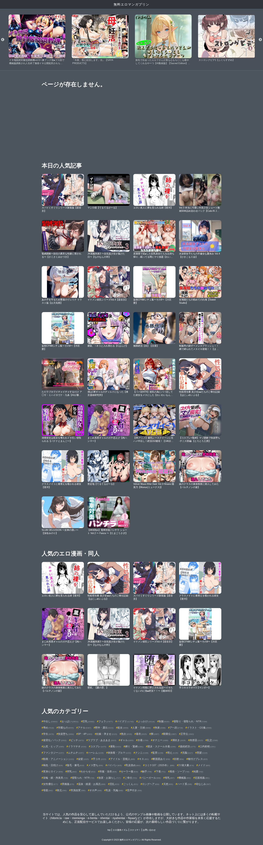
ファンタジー (53, 752)
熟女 (126, 733)
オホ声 (95, 790)
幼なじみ (203, 784)
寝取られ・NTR (83, 777)
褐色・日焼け (53, 765)
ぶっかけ (146, 721)
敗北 (62, 790)
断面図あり (161, 758)
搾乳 (72, 771)
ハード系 (184, 784)
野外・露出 (104, 727)
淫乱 (114, 784)
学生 (48, 733)
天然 (168, 784)
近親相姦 (202, 777)
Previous (2, 40)
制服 (164, 721)
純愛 (198, 771)
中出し (50, 721)
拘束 (160, 727)
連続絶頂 (188, 746)
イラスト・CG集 (199, 727)
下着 (160, 771)
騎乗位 (169, 733)
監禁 (157, 752)
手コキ (99, 758)
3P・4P (85, 733)
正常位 (187, 733)
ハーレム (96, 752)
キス (144, 758)
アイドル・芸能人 (122, 758)
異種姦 (68, 784)
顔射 (179, 758)
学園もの (66, 727)
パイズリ (125, 721)
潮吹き (179, 740)
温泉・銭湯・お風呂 (91, 784)
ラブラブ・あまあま (102, 740)
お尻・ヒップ (53, 746)
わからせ (88, 771)
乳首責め (133, 765)
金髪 (83, 758)
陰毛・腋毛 (75, 765)
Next (260, 40)
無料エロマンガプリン (131, 4)
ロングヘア (150, 784)
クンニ (141, 752)
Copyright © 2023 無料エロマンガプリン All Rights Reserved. (131, 840)
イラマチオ (77, 746)
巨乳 (88, 721)
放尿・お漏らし (109, 777)
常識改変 (78, 790)
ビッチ (77, 740)
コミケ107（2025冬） (159, 765)
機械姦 (185, 777)
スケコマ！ (135, 830)
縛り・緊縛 (134, 746)
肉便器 (196, 740)
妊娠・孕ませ (106, 733)
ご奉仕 (131, 777)
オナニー (160, 740)
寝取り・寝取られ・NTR (190, 721)
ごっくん (130, 784)
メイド (204, 765)
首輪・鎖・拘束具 (55, 777)
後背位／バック (54, 740)
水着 (143, 740)
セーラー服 (129, 771)
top (109, 830)
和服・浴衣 (108, 771)
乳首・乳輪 (114, 790)
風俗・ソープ (179, 771)
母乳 (169, 777)
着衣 (141, 733)
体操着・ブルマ (119, 752)
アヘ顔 (176, 727)
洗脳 (187, 752)
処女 (123, 727)
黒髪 (202, 752)
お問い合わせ (149, 830)
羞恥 (115, 746)
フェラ (105, 721)
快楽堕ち (66, 733)
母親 (48, 790)
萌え (172, 752)
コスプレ (98, 746)
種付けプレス (198, 758)
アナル (84, 727)
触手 (147, 771)
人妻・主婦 (141, 727)
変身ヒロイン (53, 771)
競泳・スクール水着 (161, 746)
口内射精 (207, 746)
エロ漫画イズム (120, 830)
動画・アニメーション (58, 758)
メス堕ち (95, 765)
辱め (48, 727)
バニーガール (151, 777)
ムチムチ (76, 752)
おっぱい (70, 721)
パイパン (114, 765)
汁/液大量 (186, 765)
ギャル (126, 740)
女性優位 (50, 784)
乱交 (212, 740)
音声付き (134, 790)
